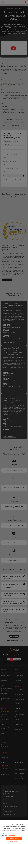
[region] (14, 832)
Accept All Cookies (14, 838)
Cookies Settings (13, 841)
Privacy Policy (13, 835)
